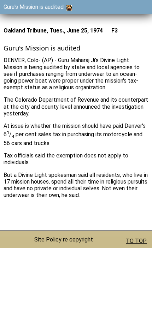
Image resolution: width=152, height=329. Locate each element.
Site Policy (48, 239)
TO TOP (136, 241)
